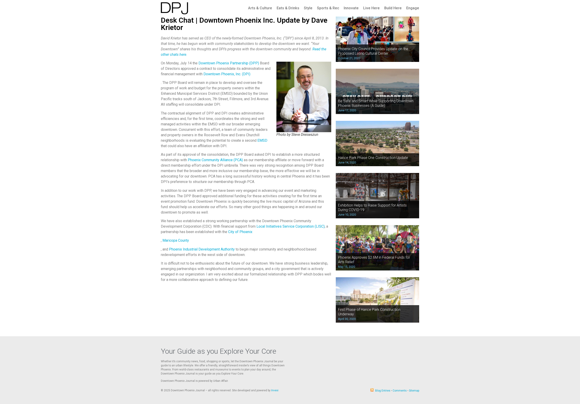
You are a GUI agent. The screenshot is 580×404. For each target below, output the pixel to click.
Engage (412, 8)
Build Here (393, 8)
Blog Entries (382, 390)
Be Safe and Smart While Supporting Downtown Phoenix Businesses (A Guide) (375, 103)
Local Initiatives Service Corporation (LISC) (290, 226)
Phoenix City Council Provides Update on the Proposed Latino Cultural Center (373, 51)
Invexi (274, 390)
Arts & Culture (260, 8)
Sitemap (414, 390)
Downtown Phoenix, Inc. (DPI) (226, 74)
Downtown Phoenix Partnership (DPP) (228, 63)
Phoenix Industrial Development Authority (202, 249)
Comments (400, 390)
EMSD (262, 140)
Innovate (351, 8)
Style (308, 8)
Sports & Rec (328, 8)
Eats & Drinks (288, 8)
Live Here (371, 8)
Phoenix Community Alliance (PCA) (215, 160)
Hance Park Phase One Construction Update (373, 158)
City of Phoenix (240, 232)
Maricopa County (175, 240)
